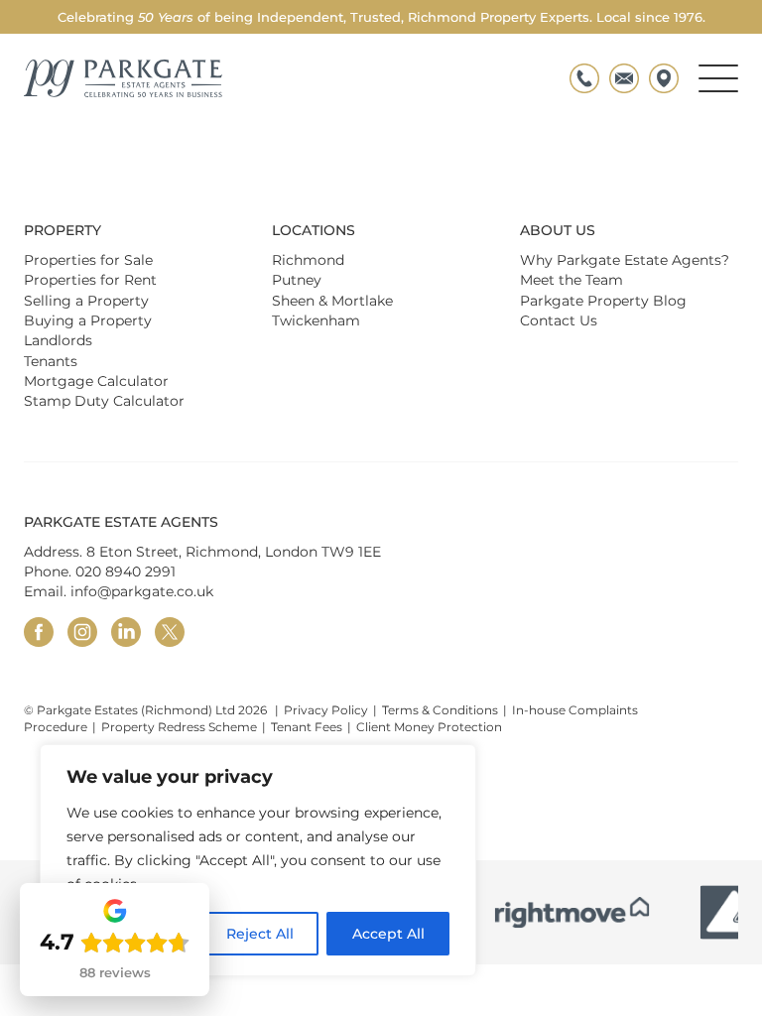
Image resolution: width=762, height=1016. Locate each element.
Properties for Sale (88, 260)
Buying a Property (88, 320)
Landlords (58, 340)
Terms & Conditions (440, 709)
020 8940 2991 (125, 571)
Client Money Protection (429, 726)
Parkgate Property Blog (603, 301)
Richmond (308, 260)
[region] (258, 860)
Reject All (260, 934)
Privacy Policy (326, 709)
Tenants (50, 361)
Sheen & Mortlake (332, 301)
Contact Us (558, 320)
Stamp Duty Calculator (104, 401)
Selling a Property (86, 301)
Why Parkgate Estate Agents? (624, 260)
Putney (296, 280)
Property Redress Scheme (179, 726)
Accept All (388, 934)
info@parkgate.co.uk (141, 591)
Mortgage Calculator (96, 381)
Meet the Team (571, 280)
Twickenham (316, 320)
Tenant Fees (306, 726)
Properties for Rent (90, 280)
